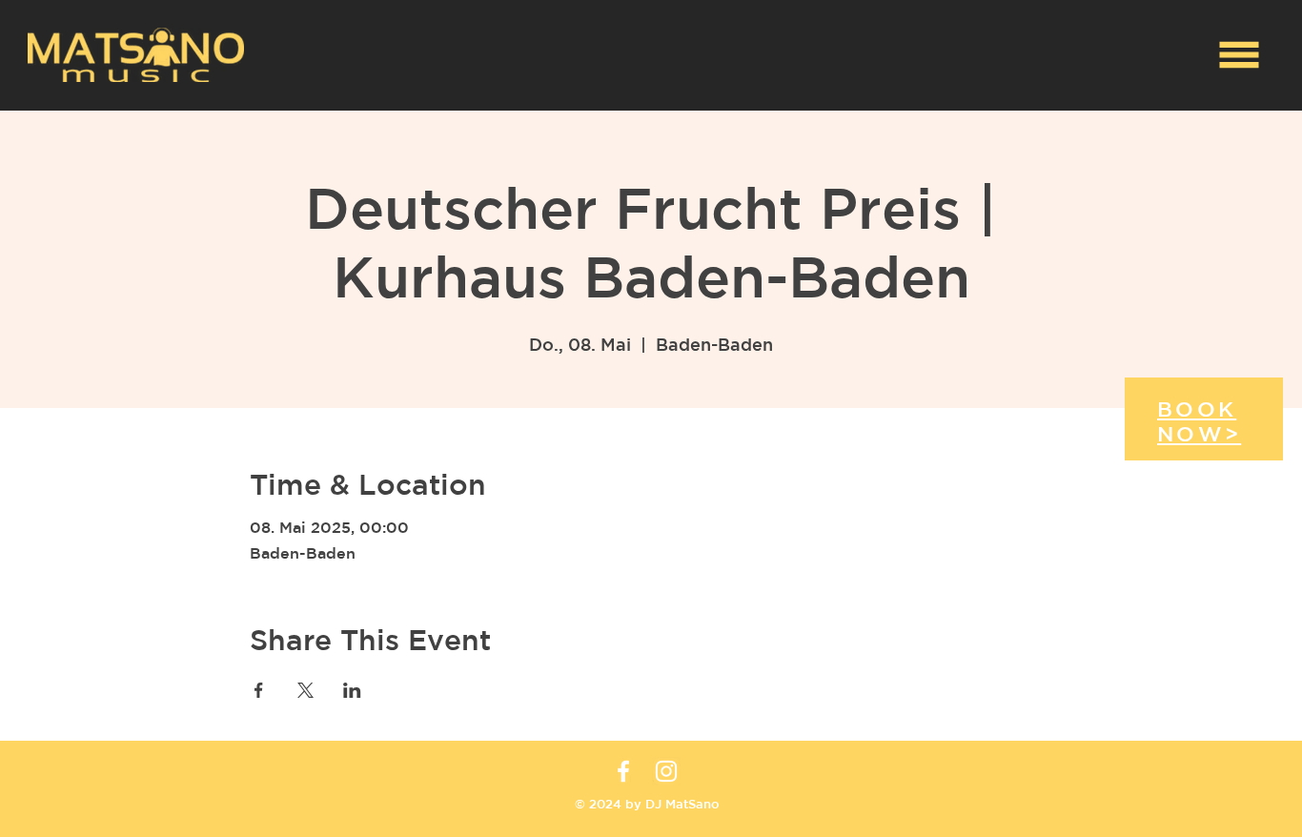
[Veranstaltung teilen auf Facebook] (259, 690)
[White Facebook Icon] (623, 771)
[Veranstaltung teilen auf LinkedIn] (352, 690)
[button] (1239, 55)
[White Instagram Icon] (666, 771)
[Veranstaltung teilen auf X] (305, 690)
